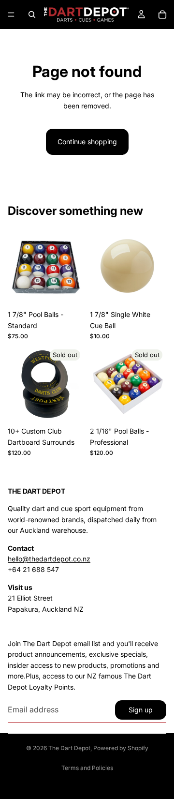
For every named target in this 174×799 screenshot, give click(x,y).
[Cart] (162, 14)
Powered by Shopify (120, 748)
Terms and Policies (87, 767)
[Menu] (11, 14)
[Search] (32, 14)
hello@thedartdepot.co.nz (49, 559)
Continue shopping (87, 141)
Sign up (141, 710)
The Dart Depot (69, 748)
